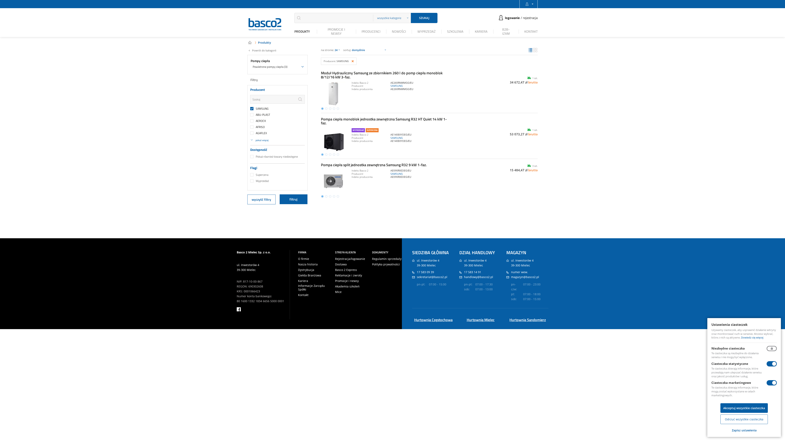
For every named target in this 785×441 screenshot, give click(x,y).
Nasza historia (308, 264)
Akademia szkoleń (347, 286)
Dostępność (258, 150)
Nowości (399, 31)
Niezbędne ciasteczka (728, 348)
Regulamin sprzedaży (386, 259)
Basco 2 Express (346, 270)
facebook (239, 309)
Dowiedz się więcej (752, 337)
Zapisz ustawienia (744, 430)
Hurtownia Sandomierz (527, 320)
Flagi (253, 168)
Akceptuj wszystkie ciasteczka (744, 408)
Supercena (262, 175)
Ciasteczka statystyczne (729, 364)
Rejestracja (530, 17)
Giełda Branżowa (309, 275)
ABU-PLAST (263, 114)
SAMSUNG (262, 108)
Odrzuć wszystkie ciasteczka (744, 419)
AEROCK (261, 121)
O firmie (303, 259)
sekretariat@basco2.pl (432, 277)
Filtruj (293, 199)
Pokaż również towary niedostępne (277, 156)
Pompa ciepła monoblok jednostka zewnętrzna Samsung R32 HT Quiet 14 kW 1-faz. (384, 121)
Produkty (302, 31)
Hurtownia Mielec (481, 320)
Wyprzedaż (426, 31)
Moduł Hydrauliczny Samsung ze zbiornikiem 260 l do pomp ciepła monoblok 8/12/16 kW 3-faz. (382, 75)
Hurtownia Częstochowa (433, 320)
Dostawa (341, 264)
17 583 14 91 (472, 272)
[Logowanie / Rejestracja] (528, 4)
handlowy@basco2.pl (478, 277)
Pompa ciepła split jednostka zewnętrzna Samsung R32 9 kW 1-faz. (374, 165)
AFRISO (260, 127)
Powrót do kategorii (264, 50)
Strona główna (249, 42)
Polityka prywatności (386, 264)
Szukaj (424, 18)
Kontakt (531, 31)
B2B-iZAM (506, 31)
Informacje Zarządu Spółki (311, 287)
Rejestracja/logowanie (350, 259)
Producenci (371, 31)
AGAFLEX (261, 133)
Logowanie (512, 17)
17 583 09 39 (425, 272)
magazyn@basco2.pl (525, 277)
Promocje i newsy (336, 31)
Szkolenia (455, 31)
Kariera (481, 31)
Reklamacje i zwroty (348, 275)
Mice (338, 292)
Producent (257, 90)
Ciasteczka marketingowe (731, 383)
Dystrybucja (306, 270)
